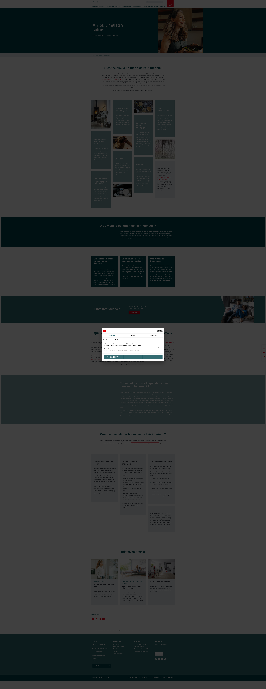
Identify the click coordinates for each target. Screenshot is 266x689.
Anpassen (132, 356)
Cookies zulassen (153, 356)
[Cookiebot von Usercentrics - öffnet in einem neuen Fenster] (157, 331)
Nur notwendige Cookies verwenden (113, 357)
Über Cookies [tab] (153, 335)
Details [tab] (133, 335)
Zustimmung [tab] (112, 335)
